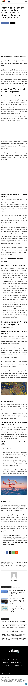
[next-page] (4, 615)
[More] (16, 23)
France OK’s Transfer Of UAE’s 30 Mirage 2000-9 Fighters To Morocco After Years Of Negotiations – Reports (21, 563)
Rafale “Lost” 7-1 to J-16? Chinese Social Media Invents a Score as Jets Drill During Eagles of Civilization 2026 (14, 639)
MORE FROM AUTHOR (17, 587)
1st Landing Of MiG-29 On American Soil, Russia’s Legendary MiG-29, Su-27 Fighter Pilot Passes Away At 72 (7, 563)
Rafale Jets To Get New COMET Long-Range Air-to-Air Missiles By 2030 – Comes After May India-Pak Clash (13, 626)
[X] (10, 552)
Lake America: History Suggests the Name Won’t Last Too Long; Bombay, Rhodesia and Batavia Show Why (14, 630)
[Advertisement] (14, 40)
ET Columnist (5, 19)
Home (2, 4)
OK (25, 684)
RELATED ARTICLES (6, 587)
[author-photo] (14, 578)
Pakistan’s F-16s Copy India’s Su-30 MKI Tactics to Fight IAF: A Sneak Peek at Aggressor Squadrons (13, 622)
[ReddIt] (16, 552)
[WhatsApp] (13, 552)
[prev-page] (2, 615)
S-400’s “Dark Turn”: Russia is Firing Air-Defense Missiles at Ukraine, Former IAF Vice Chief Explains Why (14, 635)
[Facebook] (7, 552)
